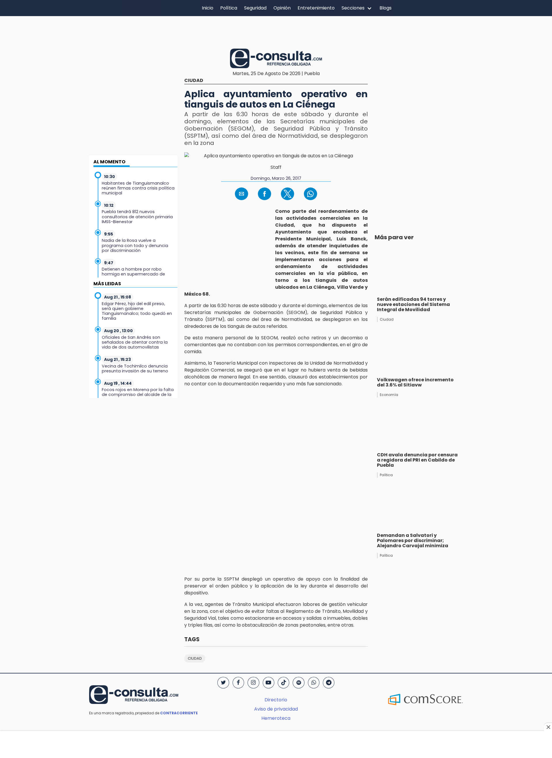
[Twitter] (223, 682)
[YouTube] (268, 682)
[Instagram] (253, 682)
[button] (241, 193)
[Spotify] (298, 682)
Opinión (282, 8)
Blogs (385, 8)
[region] (276, 31)
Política (228, 8)
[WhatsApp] (313, 682)
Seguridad (255, 8)
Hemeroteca (275, 718)
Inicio (207, 8)
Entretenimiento (316, 8)
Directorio (275, 699)
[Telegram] (328, 682)
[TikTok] (283, 682)
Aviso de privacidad (276, 709)
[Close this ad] (548, 727)
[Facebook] (238, 682)
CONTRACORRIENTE (179, 713)
